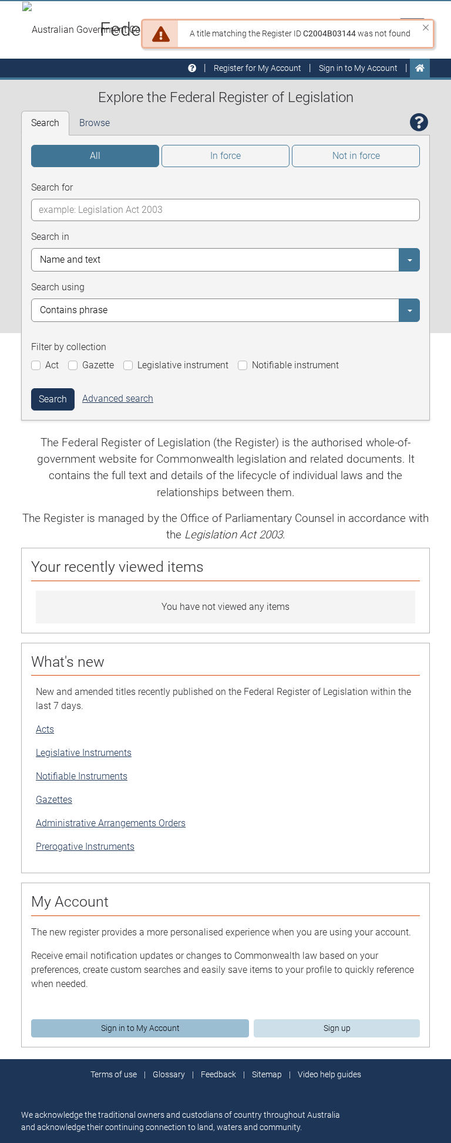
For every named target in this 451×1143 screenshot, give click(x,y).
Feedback (218, 1074)
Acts (45, 729)
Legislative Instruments (84, 752)
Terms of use (113, 1074)
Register (257, 68)
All (95, 155)
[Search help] (419, 123)
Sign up (337, 1028)
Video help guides (329, 1074)
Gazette (98, 365)
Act (52, 365)
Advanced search (117, 398)
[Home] (420, 68)
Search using (58, 287)
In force (225, 155)
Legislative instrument (182, 365)
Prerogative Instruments (85, 846)
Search (53, 399)
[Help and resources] (192, 68)
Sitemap (267, 1074)
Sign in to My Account (140, 1028)
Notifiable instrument (295, 365)
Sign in (358, 68)
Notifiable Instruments (81, 776)
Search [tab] (45, 122)
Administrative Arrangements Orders (111, 823)
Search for (52, 187)
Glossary (169, 1074)
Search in (50, 236)
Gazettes (54, 799)
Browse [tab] (94, 122)
